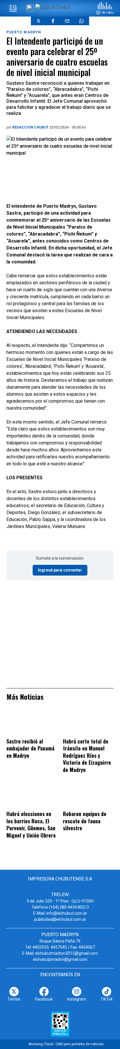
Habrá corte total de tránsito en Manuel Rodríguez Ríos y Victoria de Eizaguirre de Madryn (87, 755)
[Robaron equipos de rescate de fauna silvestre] (88, 796)
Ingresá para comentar (60, 570)
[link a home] (52, 7)
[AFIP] (60, 1024)
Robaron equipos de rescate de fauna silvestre (84, 821)
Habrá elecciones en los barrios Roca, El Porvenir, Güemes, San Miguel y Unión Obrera (31, 824)
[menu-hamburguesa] (13, 8)
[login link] (30, 8)
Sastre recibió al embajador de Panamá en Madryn (30, 748)
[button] (105, 8)
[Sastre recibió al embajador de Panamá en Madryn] (31, 723)
